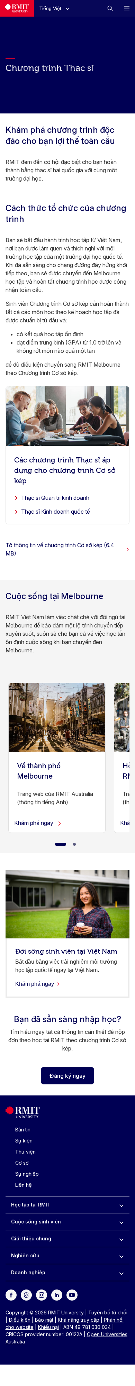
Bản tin (22, 1129)
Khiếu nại (48, 1327)
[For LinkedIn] (56, 1294)
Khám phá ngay (34, 822)
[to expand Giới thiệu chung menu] (121, 1238)
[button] (55, 8)
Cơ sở (22, 1163)
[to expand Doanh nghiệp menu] (121, 1272)
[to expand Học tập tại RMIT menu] (121, 1204)
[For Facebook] (11, 1294)
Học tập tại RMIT (31, 1205)
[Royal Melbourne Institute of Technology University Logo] (17, 8)
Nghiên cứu (25, 1255)
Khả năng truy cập (78, 1320)
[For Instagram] (41, 1294)
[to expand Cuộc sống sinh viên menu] (121, 1221)
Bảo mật (44, 1320)
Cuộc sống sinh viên (36, 1221)
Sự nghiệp (27, 1174)
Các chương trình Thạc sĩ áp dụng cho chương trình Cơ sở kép (65, 470)
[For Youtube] (72, 1294)
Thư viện (25, 1152)
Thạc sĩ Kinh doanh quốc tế (55, 511)
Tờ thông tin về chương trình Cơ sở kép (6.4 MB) (60, 549)
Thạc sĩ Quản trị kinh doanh (55, 497)
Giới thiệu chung (31, 1238)
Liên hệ (23, 1185)
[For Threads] (26, 1294)
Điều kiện (19, 1320)
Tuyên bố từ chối (107, 1312)
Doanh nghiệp (28, 1272)
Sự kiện (24, 1141)
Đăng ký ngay (68, 1075)
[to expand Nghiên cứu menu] (121, 1255)
